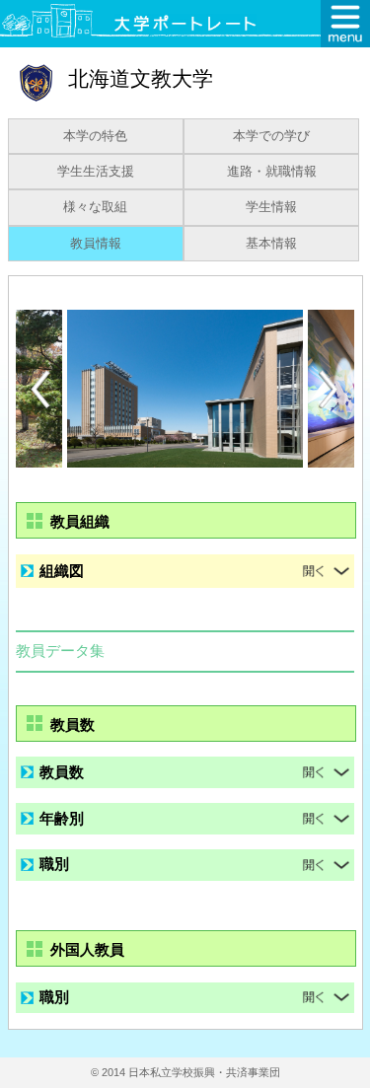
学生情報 (271, 207)
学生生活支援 (95, 172)
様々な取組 (95, 207)
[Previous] (40, 389)
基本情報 (271, 244)
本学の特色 (95, 136)
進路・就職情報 (272, 172)
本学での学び (271, 136)
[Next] (329, 389)
